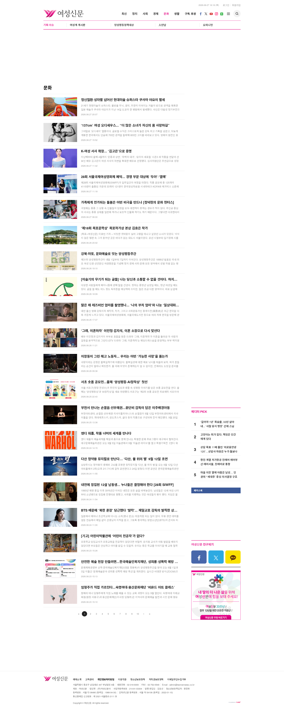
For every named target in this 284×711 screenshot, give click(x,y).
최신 (124, 13)
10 (138, 613)
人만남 (162, 25)
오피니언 (208, 25)
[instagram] (216, 13)
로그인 (226, 5)
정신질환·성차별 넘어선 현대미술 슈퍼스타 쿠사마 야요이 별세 (123, 99)
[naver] (222, 13)
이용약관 (122, 679)
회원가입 (236, 5)
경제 (155, 13)
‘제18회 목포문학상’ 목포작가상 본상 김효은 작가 (114, 228)
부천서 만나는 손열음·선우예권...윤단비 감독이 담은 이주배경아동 (125, 407)
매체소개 (77, 679)
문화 (166, 13)
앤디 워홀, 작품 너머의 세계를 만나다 (106, 433)
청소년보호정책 (137, 679)
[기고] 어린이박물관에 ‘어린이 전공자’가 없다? (112, 536)
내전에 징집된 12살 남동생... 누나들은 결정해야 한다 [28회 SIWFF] (127, 484)
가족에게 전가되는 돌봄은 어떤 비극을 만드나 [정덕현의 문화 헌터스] (127, 202)
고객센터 (89, 679)
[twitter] (206, 13)
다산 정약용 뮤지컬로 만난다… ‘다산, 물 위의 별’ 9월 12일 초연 (124, 459)
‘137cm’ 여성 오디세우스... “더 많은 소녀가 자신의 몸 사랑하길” (125, 125)
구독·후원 (190, 13)
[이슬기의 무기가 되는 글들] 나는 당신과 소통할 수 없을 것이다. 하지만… (130, 279)
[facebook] (200, 13)
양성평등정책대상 (124, 25)
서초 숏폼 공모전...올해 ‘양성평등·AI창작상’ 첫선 (114, 382)
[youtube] (211, 13)
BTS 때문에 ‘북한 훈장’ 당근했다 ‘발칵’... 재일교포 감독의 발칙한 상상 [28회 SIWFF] (130, 510)
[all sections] (228, 13)
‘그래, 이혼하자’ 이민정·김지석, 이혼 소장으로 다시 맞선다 (120, 330)
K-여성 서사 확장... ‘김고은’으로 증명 (106, 151)
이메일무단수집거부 (176, 679)
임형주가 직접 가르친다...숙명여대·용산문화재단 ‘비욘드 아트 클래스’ (128, 587)
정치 (134, 13)
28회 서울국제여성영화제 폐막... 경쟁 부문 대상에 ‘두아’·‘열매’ (123, 176)
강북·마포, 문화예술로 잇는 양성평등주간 (108, 253)
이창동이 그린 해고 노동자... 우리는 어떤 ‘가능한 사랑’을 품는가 (124, 356)
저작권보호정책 (156, 679)
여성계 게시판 (77, 25)
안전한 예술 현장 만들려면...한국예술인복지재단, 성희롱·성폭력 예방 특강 (130, 561)
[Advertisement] (142, 59)
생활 (176, 13)
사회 (145, 13)
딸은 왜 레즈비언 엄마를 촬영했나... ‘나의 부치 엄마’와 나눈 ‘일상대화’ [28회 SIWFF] (130, 305)
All (93, 702)
